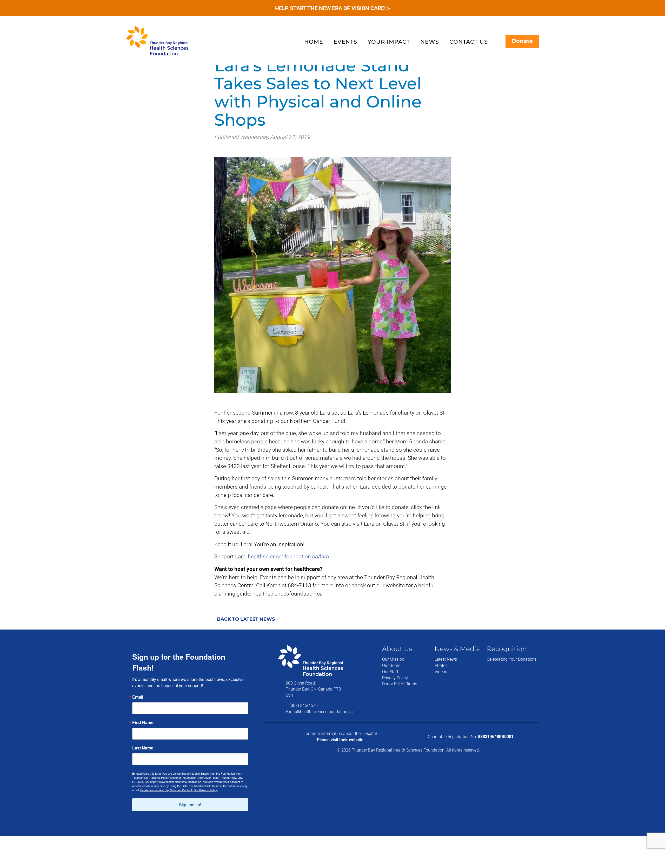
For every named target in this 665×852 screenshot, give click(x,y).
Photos (441, 665)
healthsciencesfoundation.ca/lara (288, 556)
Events (345, 41)
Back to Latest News (246, 619)
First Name (143, 722)
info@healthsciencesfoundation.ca (321, 711)
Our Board (391, 665)
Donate (522, 41)
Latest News (446, 659)
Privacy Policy (395, 677)
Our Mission (393, 659)
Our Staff (390, 671)
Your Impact (389, 41)
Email (137, 697)
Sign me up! (190, 805)
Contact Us (468, 41)
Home (313, 41)
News (429, 41)
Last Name (142, 748)
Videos (441, 671)
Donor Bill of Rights (399, 683)
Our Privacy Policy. (206, 790)
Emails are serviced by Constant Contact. (166, 790)
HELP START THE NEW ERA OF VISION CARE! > (332, 8)
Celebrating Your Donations (512, 659)
